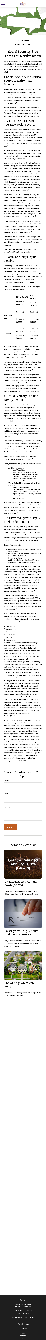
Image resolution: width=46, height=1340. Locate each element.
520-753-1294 (26, 1304)
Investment (23, 1331)
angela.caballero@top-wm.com (23, 1317)
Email (6, 794)
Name (6, 780)
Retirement (23, 1328)
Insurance (23, 1336)
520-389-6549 (26, 1307)
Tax (23, 1338)
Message (7, 807)
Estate (23, 1333)
